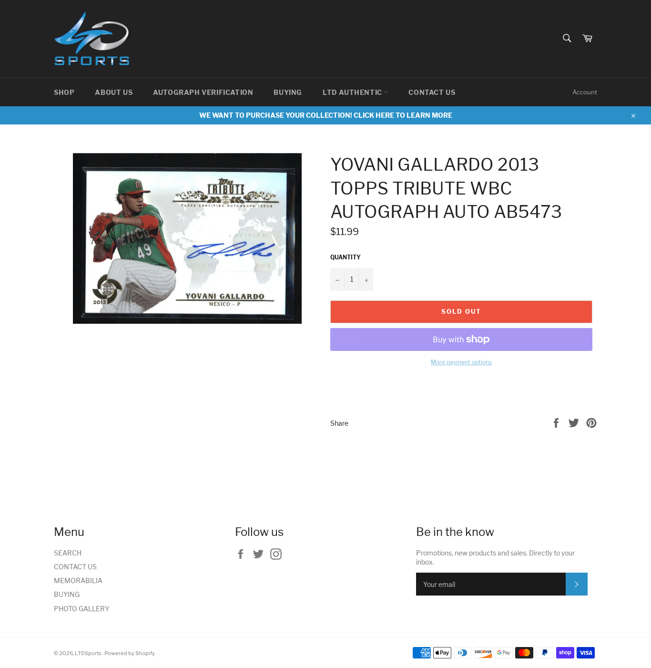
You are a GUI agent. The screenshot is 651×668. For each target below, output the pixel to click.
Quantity (345, 257)
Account (584, 92)
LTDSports (88, 653)
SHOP (64, 92)
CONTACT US (431, 92)
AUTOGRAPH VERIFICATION (203, 92)
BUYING (288, 92)
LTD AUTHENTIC (353, 92)
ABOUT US (113, 92)
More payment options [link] (461, 362)
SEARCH (67, 553)
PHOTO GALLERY (81, 609)
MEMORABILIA (78, 580)
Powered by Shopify (129, 653)
